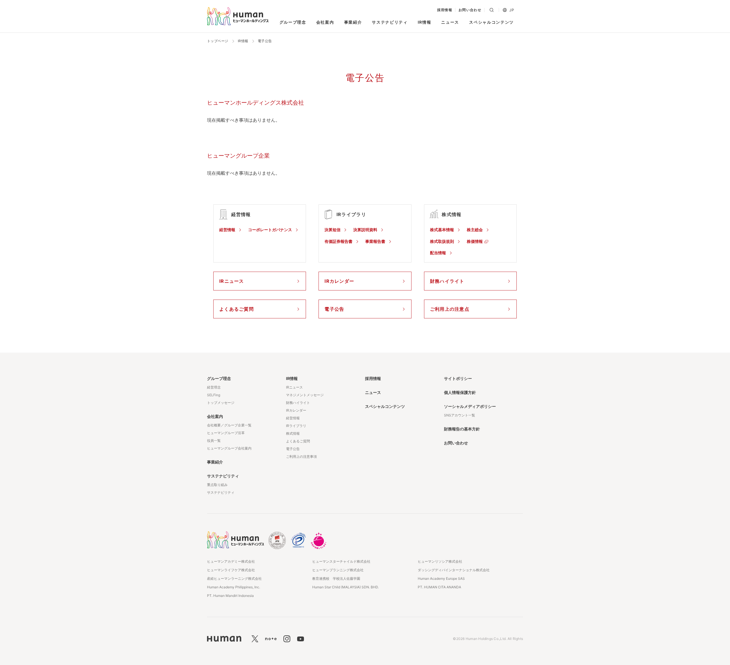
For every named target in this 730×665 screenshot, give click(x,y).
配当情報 (438, 252)
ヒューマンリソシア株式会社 (440, 561)
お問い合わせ (470, 10)
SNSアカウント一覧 (459, 415)
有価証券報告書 (338, 241)
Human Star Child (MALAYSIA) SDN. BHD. (345, 587)
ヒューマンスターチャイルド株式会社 (341, 561)
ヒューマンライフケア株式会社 (231, 570)
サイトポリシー (458, 378)
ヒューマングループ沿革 (226, 433)
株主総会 (475, 229)
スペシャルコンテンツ (491, 22)
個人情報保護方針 (460, 392)
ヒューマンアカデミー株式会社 (231, 561)
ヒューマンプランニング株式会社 (338, 570)
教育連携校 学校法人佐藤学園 (336, 578)
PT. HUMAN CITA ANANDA (439, 587)
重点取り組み (217, 485)
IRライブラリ (296, 426)
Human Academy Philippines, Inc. (233, 587)
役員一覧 (214, 440)
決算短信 (332, 229)
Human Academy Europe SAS (441, 578)
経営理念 (214, 387)
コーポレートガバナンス (270, 229)
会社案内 (325, 22)
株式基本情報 (442, 229)
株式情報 (293, 433)
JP (511, 10)
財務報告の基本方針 (462, 428)
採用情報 (445, 10)
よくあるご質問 (298, 441)
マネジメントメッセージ (305, 395)
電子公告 (293, 449)
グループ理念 (292, 22)
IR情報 (424, 22)
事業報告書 (375, 241)
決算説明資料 (365, 229)
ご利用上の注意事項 (301, 456)
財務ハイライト (298, 402)
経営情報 (227, 229)
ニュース (450, 22)
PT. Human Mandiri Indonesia (230, 595)
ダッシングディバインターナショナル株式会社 (454, 570)
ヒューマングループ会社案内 (229, 448)
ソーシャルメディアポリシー (470, 406)
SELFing (213, 395)
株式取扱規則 (442, 241)
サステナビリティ (389, 22)
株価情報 (475, 241)
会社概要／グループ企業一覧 (229, 425)
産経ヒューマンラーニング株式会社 (234, 578)
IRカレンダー (296, 410)
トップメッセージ (220, 402)
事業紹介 (353, 22)
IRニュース (294, 387)
